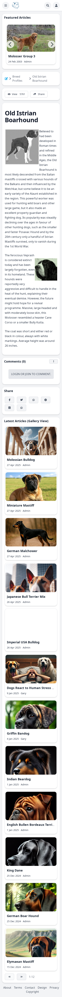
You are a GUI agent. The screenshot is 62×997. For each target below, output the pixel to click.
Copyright (32, 992)
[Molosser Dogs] (15, 5)
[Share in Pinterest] (45, 400)
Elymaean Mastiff (20, 962)
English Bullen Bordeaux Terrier (31, 825)
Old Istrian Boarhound (39, 79)
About (7, 987)
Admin (28, 61)
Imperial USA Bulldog (23, 642)
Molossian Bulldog (21, 460)
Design (42, 987)
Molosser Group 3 (21, 56)
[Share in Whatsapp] (21, 408)
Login (15, 374)
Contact (30, 987)
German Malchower (22, 551)
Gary (23, 693)
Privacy (54, 987)
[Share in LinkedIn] (9, 408)
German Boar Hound (23, 916)
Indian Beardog (19, 779)
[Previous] (10, 44)
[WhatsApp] (33, 400)
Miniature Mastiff (20, 505)
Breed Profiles (17, 79)
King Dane (15, 870)
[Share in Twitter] (21, 400)
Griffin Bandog (18, 733)
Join (28, 374)
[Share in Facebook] (9, 400)
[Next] (51, 44)
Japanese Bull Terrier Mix (26, 597)
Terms (18, 987)
